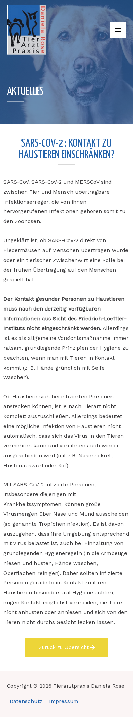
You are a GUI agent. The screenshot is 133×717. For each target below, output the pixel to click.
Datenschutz (26, 701)
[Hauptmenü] (118, 30)
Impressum (63, 701)
